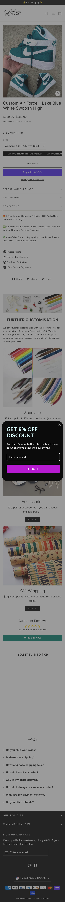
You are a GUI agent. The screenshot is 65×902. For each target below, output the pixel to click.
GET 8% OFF (33, 468)
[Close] (59, 424)
